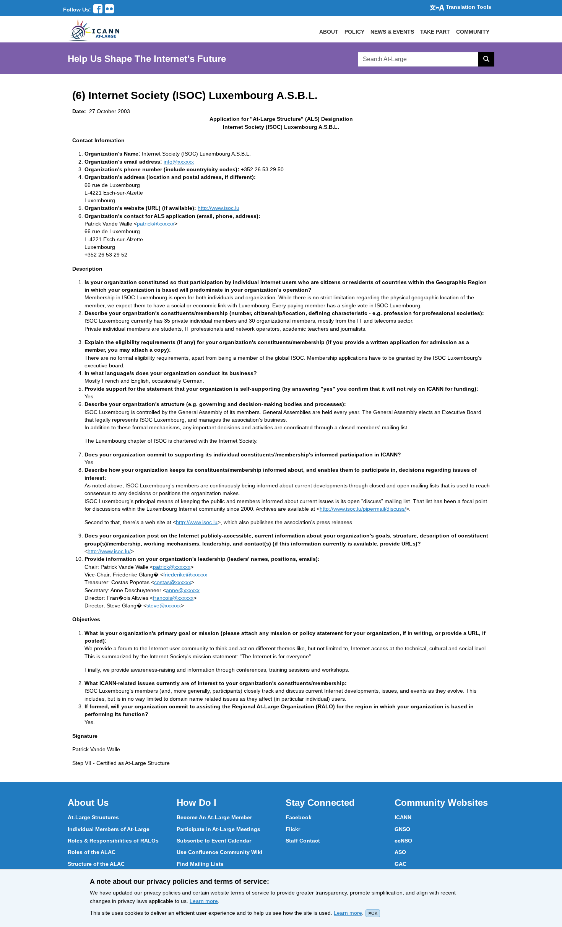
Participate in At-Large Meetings (218, 829)
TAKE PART (435, 32)
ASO (400, 852)
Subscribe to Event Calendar (214, 841)
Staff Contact (303, 841)
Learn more (204, 901)
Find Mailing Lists (200, 864)
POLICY (354, 32)
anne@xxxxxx (183, 590)
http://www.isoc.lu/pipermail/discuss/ (363, 509)
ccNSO (403, 841)
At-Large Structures (93, 817)
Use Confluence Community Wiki (219, 852)
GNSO (402, 829)
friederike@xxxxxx (185, 574)
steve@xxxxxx (163, 605)
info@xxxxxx (179, 162)
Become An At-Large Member (214, 817)
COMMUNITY (472, 32)
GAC (400, 864)
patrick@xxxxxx (155, 224)
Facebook (299, 817)
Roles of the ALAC (91, 852)
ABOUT (328, 32)
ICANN (403, 817)
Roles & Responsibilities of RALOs (113, 841)
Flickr (293, 829)
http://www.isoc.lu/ (109, 551)
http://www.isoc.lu (218, 208)
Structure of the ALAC (96, 864)
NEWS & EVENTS (392, 32)
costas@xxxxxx (172, 582)
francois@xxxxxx (173, 598)
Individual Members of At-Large (108, 829)
